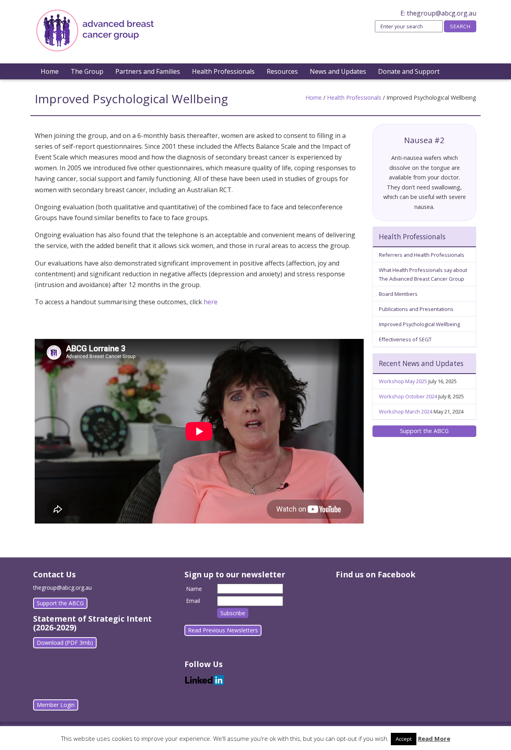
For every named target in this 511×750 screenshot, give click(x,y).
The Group (87, 71)
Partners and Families (147, 71)
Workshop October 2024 (408, 396)
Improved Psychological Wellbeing (419, 324)
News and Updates (338, 71)
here (211, 301)
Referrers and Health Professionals (421, 254)
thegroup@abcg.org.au (441, 13)
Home (50, 71)
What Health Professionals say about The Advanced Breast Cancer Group (423, 274)
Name (194, 589)
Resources (282, 71)
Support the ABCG (424, 431)
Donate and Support (409, 71)
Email (193, 600)
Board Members (398, 293)
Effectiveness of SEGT (405, 339)
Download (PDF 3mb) (65, 642)
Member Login (56, 705)
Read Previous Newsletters (223, 630)
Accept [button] (404, 738)
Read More (434, 738)
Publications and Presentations (416, 309)
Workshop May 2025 (403, 381)
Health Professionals (223, 71)
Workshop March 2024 (405, 411)
